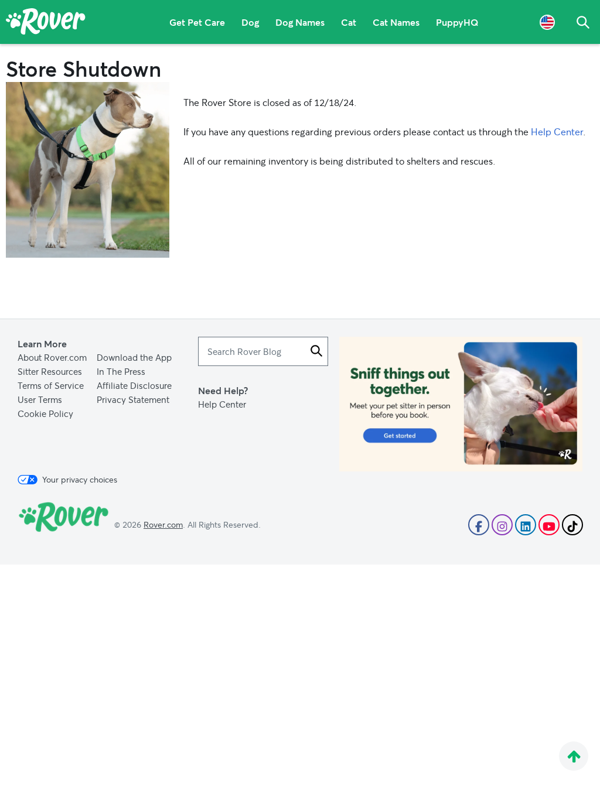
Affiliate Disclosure (134, 385)
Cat (348, 22)
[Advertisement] (460, 404)
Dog (250, 22)
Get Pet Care (197, 22)
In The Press (121, 371)
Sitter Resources (50, 371)
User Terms (40, 399)
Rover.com (163, 524)
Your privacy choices (79, 479)
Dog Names (300, 22)
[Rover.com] (46, 23)
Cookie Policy (45, 413)
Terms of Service (51, 385)
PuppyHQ (457, 22)
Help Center (557, 131)
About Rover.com (52, 357)
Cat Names (396, 22)
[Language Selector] (547, 22)
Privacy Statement (133, 399)
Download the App (134, 357)
